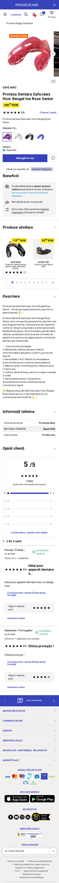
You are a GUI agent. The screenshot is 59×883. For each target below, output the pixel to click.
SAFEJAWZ (10, 87)
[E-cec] (44, 778)
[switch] (53, 158)
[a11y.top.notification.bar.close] (54, 4)
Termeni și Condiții (15, 861)
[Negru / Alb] (29, 136)
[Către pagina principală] (15, 15)
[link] (16, 618)
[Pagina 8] (46, 282)
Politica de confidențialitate (40, 861)
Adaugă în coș (25, 158)
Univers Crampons (41, 169)
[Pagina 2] (20, 282)
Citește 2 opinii (38, 112)
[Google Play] (42, 800)
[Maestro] (22, 777)
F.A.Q (17, 871)
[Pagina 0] (12, 282)
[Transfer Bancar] (29, 778)
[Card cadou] (37, 777)
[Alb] (18, 136)
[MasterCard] (14, 777)
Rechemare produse (31, 874)
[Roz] (7, 136)
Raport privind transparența (36, 871)
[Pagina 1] (16, 282)
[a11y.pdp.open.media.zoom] (29, 54)
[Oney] (51, 776)
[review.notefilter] (53, 493)
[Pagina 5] (33, 282)
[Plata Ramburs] (26, 783)
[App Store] (17, 800)
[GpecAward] (41, 820)
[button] (53, 54)
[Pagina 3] (25, 282)
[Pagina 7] (42, 282)
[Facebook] (10, 818)
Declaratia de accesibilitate (31, 877)
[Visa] (7, 776)
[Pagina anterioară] (6, 282)
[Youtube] (16, 818)
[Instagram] (22, 818)
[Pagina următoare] (52, 282)
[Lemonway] (33, 782)
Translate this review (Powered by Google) (26, 594)
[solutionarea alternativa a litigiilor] (29, 836)
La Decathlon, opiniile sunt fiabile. (29, 532)
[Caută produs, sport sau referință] (26, 14)
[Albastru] (40, 136)
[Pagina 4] (29, 282)
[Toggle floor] (55, 227)
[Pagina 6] (38, 282)
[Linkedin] (27, 818)
